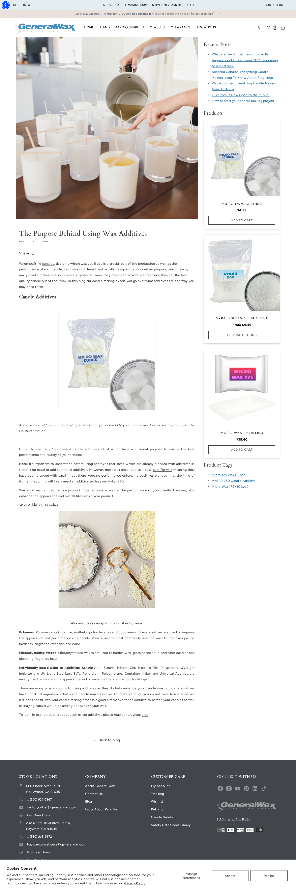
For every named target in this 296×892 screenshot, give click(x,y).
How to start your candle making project (243, 101)
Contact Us (94, 794)
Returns (157, 809)
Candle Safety (162, 817)
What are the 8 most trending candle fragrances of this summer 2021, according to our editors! (245, 60)
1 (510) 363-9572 (39, 836)
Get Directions (38, 815)
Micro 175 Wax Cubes (242, 204)
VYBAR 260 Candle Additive (242, 318)
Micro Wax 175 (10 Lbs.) (241, 433)
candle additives (86, 449)
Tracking (157, 794)
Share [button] (24, 253)
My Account (160, 786)
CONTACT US (274, 4)
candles (48, 264)
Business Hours (39, 852)
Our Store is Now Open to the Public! (241, 95)
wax (75, 269)
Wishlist (157, 801)
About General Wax (100, 786)
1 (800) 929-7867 (39, 799)
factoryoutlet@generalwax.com (51, 807)
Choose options (242, 335)
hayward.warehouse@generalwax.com (56, 844)
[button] (260, 27)
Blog (88, 801)
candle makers (39, 275)
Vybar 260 (116, 481)
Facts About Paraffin (101, 809)
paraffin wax (162, 470)
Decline (269, 876)
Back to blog (109, 740)
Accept (230, 876)
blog (145, 715)
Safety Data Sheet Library (171, 825)
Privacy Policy (134, 883)
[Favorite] (268, 28)
